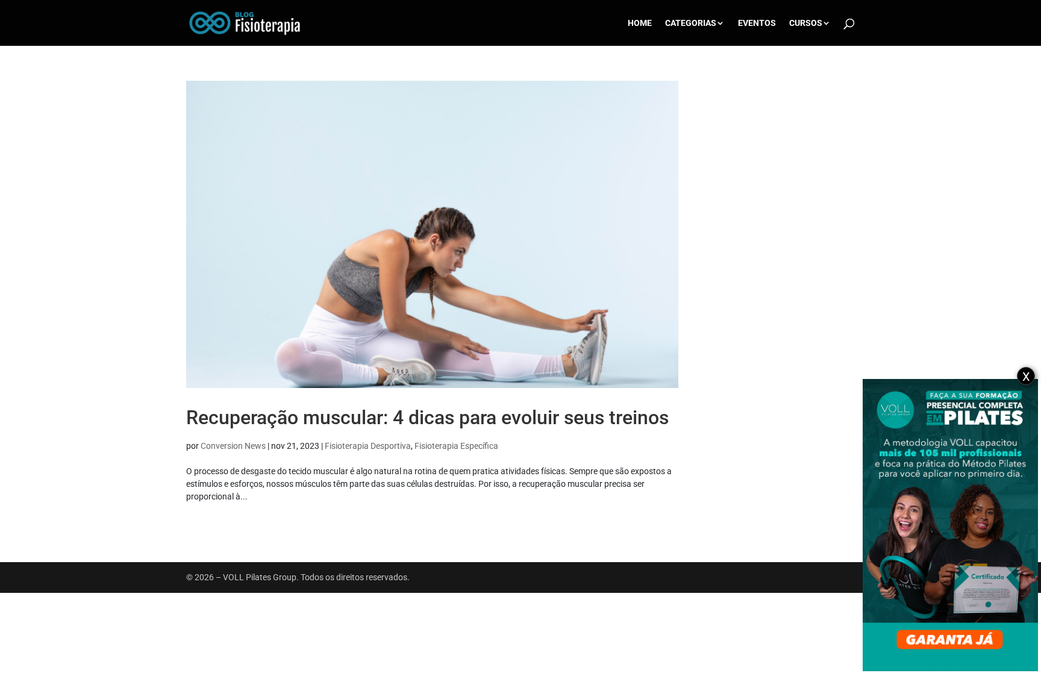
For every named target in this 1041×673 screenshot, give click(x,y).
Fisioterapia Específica (456, 446)
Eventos (757, 23)
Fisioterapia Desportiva (368, 446)
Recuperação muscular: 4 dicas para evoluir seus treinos (427, 417)
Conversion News (233, 446)
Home (640, 23)
